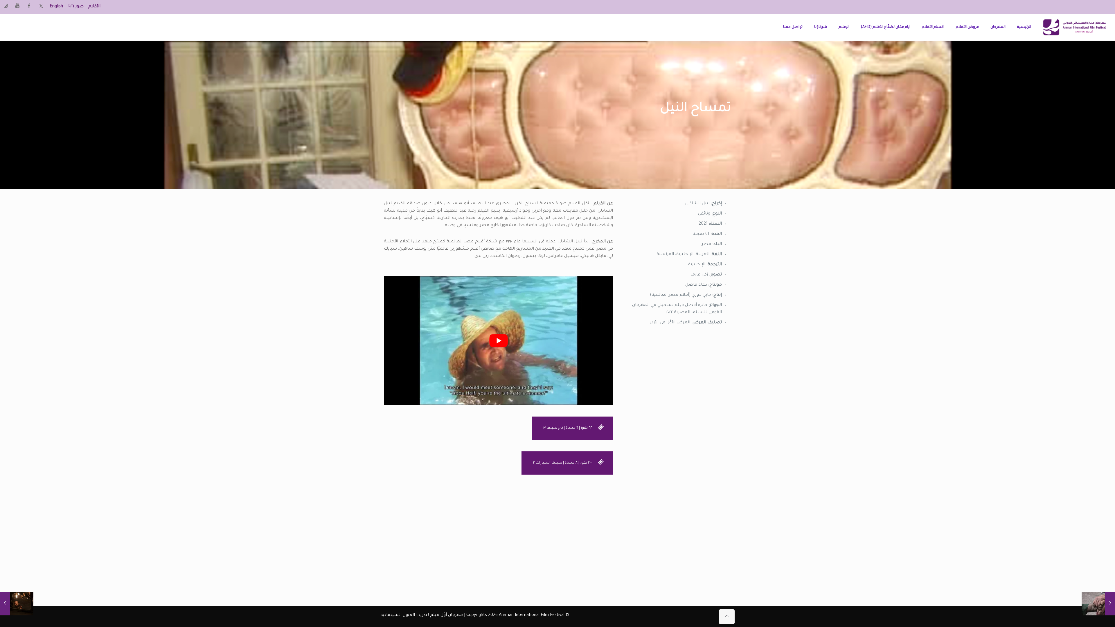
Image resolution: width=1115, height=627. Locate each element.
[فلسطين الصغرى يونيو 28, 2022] (1098, 603)
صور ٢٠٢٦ (76, 6)
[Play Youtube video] (498, 340)
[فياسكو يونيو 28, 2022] (16, 603)
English (56, 6)
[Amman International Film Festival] (1074, 27)
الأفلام (94, 6)
